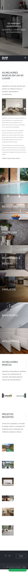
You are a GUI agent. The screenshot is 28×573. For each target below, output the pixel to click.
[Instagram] (9, 555)
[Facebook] (5, 555)
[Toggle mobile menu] (25, 57)
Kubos (4, 567)
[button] (18, 570)
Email (24, 567)
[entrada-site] (14, 99)
